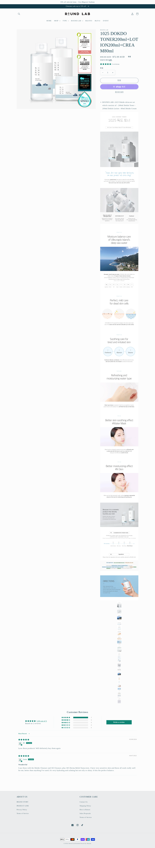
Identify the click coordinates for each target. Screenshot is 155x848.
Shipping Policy (85, 806)
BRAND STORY (22, 802)
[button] (19, 13)
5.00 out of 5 (42, 721)
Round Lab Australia (74, 843)
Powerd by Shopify (86, 843)
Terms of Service (23, 813)
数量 (101, 68)
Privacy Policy (22, 809)
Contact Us (84, 802)
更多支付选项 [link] (119, 92)
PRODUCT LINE (23, 806)
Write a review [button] (119, 722)
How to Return (85, 809)
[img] (23, 740)
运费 (110, 60)
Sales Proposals (85, 813)
